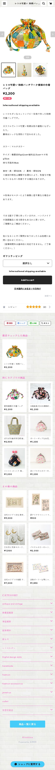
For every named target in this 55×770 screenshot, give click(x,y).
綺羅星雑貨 (7, 612)
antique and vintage (12, 604)
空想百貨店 (7, 710)
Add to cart (27, 280)
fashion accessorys (12, 683)
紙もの (5, 639)
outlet (5, 701)
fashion (6, 674)
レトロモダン (8, 648)
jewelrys (6, 692)
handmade (7, 666)
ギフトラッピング (13, 256)
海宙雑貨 (6, 621)
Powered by (24, 742)
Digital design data (12, 657)
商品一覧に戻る (27, 724)
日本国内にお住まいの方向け (27, 288)
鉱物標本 (6, 630)
